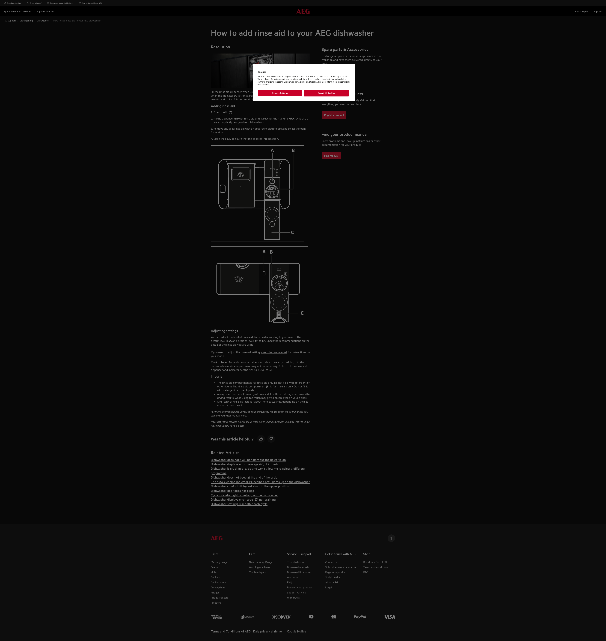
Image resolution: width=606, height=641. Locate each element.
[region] (304, 82)
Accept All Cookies (326, 93)
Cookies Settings (280, 93)
